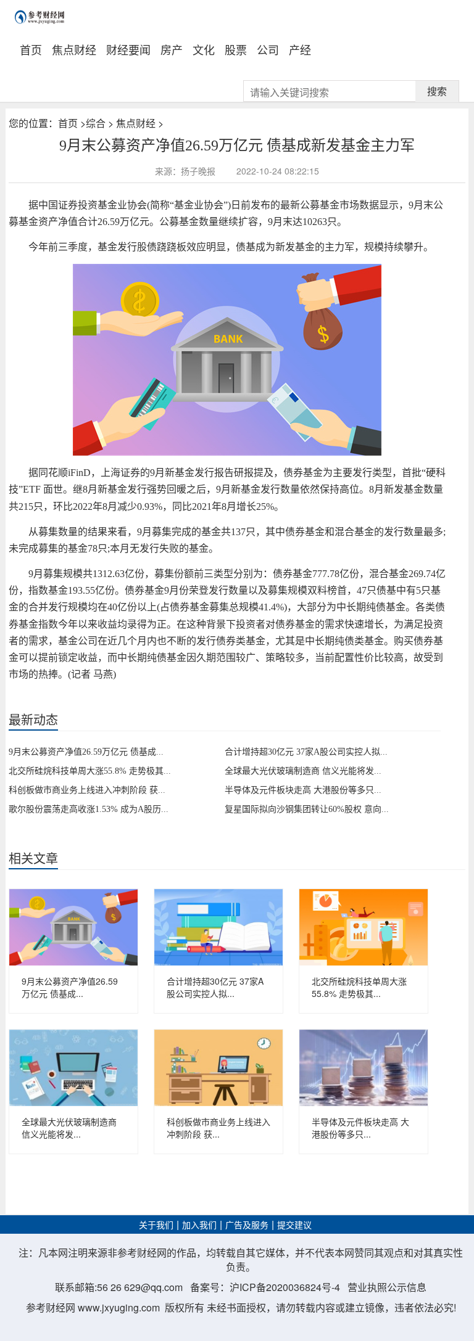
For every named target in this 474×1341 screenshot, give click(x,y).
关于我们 (156, 1225)
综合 (96, 123)
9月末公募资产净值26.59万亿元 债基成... (86, 752)
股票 (236, 49)
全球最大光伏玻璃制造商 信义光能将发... (303, 771)
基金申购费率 (157, 695)
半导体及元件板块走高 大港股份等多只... (303, 790)
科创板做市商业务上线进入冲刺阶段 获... (87, 790)
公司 (268, 49)
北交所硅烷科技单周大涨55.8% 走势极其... (90, 771)
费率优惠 (86, 695)
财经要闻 (128, 49)
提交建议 (294, 1225)
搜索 (437, 91)
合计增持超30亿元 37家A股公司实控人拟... (306, 752)
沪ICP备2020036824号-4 (285, 1287)
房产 (171, 49)
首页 (31, 49)
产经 (300, 49)
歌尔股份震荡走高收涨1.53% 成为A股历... (88, 809)
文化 (204, 49)
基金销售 (55, 695)
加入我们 (199, 1225)
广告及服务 (246, 1225)
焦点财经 (74, 49)
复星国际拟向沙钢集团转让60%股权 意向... (307, 809)
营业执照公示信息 (386, 1287)
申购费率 (118, 695)
